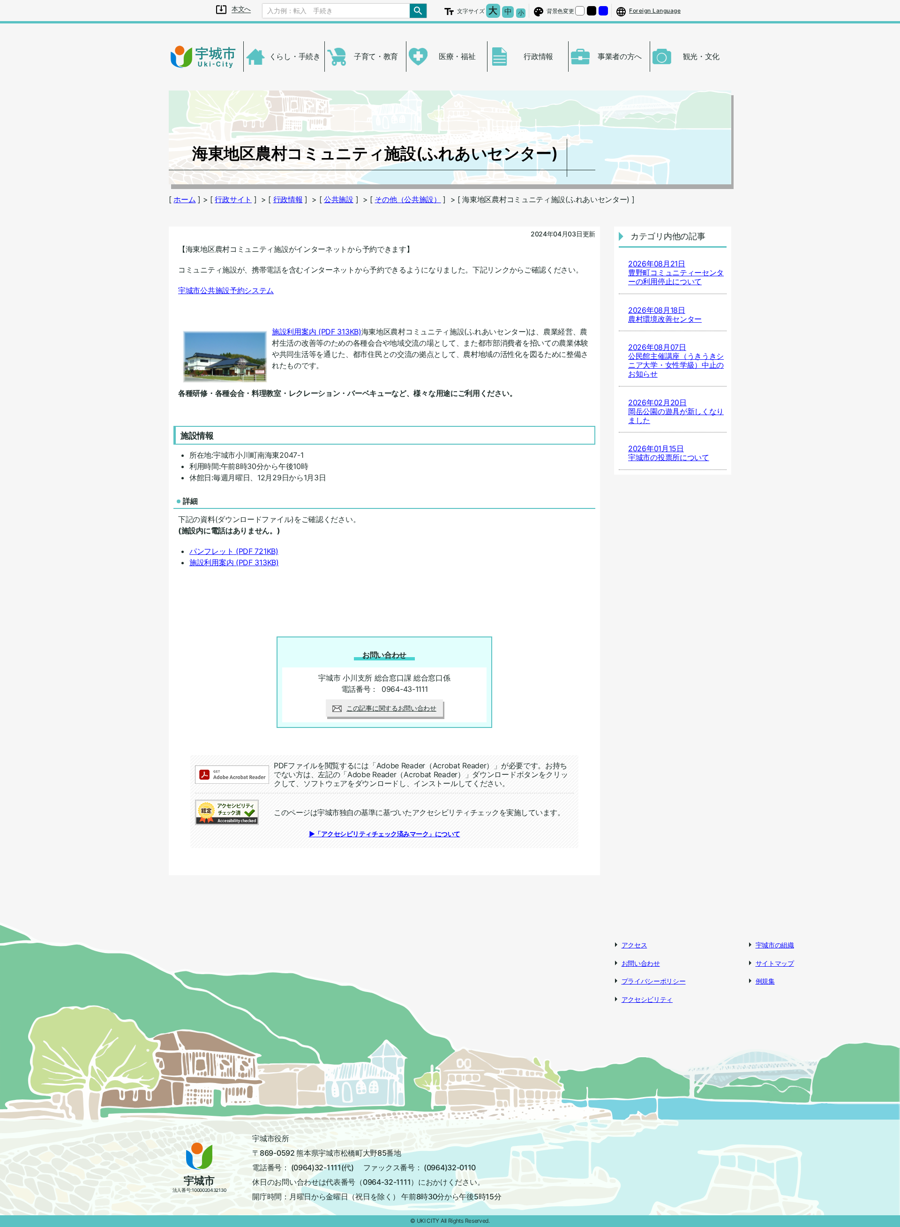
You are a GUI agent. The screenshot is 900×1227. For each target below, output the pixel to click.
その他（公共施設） (408, 199)
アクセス (634, 945)
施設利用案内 (316, 331)
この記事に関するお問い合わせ (391, 708)
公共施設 (338, 199)
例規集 (765, 981)
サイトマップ (775, 963)
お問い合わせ (641, 963)
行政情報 (288, 199)
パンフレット (233, 551)
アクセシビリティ (647, 999)
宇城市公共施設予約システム (226, 290)
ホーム (184, 199)
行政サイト (233, 199)
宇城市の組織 (775, 945)
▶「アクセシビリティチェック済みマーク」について (384, 834)
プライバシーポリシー (654, 981)
